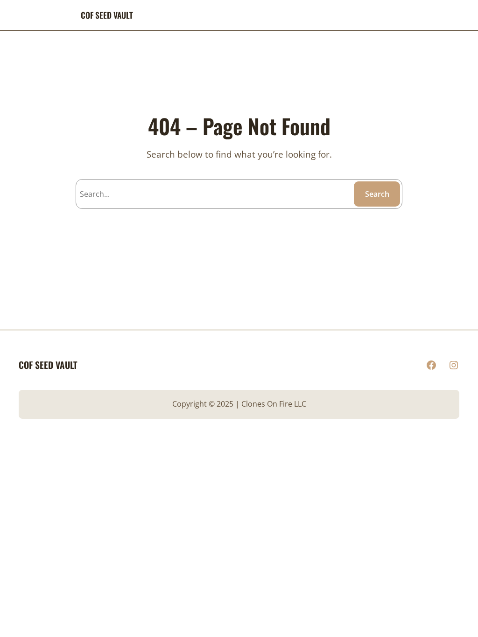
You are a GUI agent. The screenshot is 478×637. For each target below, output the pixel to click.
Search (377, 194)
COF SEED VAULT (107, 15)
